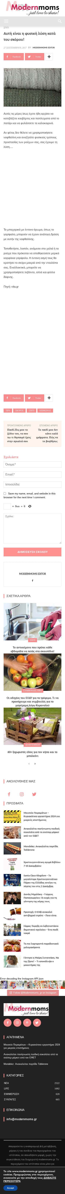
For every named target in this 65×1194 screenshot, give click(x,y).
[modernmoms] (32, 8)
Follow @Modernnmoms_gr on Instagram (34, 992)
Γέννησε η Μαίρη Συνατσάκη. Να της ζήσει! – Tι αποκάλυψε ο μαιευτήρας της (41, 961)
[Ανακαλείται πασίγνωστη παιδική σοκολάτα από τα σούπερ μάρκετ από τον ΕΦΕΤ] (12, 832)
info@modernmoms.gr (21, 1119)
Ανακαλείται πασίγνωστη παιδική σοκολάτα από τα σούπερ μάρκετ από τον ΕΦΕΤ (42, 832)
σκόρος (19, 410)
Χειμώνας (45, 410)
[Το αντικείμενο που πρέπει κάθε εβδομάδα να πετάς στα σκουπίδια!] (32, 621)
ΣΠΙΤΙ (32, 640)
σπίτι (31, 410)
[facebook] (32, 580)
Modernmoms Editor (44, 48)
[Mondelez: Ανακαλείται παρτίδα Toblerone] (12, 848)
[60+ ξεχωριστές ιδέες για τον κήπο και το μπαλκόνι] (32, 726)
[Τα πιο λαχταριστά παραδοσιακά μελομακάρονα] (12, 946)
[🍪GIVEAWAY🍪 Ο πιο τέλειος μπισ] (45, 985)
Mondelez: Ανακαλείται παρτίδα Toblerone (26, 1064)
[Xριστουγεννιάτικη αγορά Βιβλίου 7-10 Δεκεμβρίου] (12, 864)
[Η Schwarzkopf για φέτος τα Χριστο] (53, 985)
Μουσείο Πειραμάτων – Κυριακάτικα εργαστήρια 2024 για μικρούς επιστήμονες (42, 817)
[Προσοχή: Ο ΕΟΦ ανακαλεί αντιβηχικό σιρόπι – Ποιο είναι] (12, 914)
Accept (10, 1188)
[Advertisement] (32, 188)
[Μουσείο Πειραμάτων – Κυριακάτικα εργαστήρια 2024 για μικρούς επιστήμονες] (12, 816)
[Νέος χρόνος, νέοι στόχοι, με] (28, 985)
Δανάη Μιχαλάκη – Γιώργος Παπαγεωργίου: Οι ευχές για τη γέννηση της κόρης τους (40, 898)
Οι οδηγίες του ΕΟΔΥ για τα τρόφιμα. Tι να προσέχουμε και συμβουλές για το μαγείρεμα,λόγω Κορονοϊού (32, 702)
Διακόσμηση (32, 745)
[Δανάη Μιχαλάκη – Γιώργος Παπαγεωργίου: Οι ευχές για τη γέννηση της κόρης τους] (12, 898)
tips (8, 410)
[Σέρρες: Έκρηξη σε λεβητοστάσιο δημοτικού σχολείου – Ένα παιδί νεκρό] (12, 930)
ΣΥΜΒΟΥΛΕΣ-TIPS (32, 690)
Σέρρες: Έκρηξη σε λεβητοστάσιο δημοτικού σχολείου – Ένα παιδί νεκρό (41, 930)
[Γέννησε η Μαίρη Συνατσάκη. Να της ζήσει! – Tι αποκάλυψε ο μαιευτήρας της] (12, 961)
